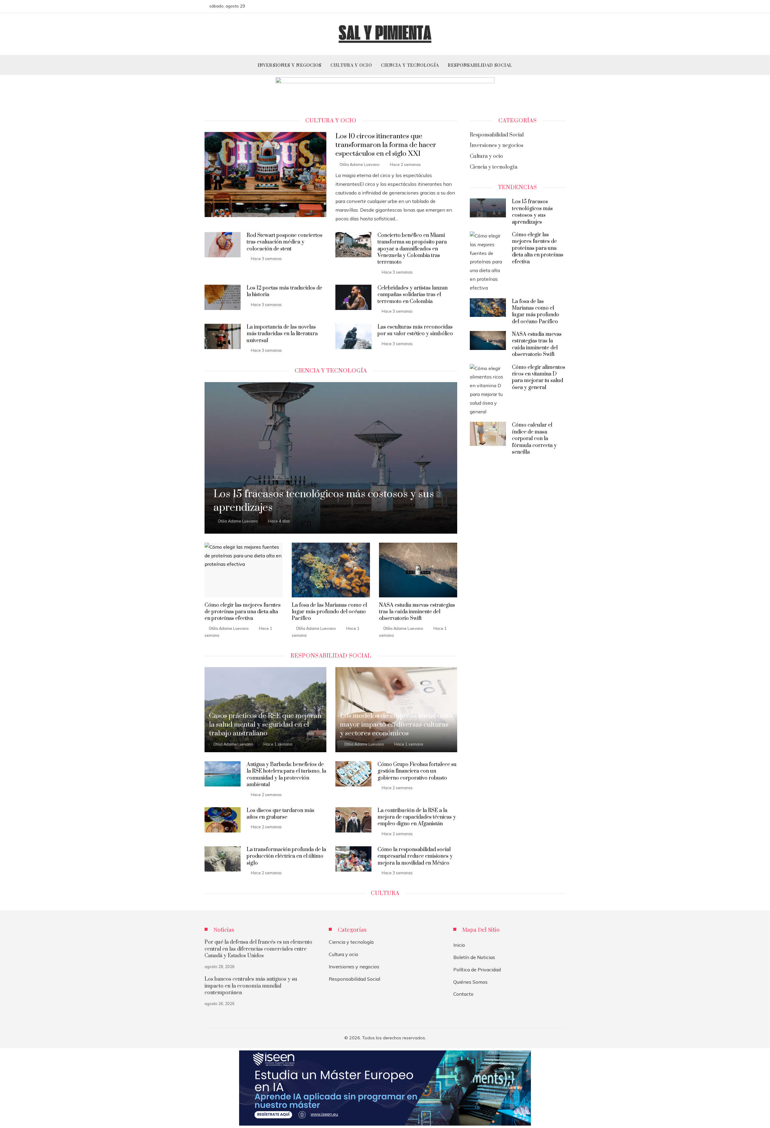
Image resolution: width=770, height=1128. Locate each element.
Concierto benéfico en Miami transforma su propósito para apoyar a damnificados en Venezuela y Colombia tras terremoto (412, 249)
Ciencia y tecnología (351, 942)
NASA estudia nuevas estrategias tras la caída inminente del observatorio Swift (417, 612)
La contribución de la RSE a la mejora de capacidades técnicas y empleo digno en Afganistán (416, 817)
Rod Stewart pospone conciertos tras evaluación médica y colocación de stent (284, 242)
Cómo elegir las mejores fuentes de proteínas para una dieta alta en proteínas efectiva (243, 612)
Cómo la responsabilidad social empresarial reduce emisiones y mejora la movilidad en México (415, 856)
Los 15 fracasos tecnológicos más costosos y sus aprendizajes (532, 211)
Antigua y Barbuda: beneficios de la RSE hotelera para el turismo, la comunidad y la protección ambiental (286, 774)
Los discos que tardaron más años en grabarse (280, 813)
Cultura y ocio (343, 954)
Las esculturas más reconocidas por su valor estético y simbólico (415, 330)
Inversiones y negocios (354, 967)
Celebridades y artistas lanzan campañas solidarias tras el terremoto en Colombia (412, 295)
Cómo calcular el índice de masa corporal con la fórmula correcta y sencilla (534, 438)
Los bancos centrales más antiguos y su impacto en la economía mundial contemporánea (251, 986)
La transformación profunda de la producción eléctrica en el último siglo (286, 856)
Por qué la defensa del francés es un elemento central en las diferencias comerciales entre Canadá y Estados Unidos (258, 949)
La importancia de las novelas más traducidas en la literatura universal (282, 334)
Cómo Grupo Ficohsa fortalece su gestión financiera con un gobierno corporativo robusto (417, 771)
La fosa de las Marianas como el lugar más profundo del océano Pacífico (329, 612)
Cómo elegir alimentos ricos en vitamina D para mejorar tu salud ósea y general (538, 377)
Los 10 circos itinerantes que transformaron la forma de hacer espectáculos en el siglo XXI (385, 145)
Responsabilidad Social (354, 979)
